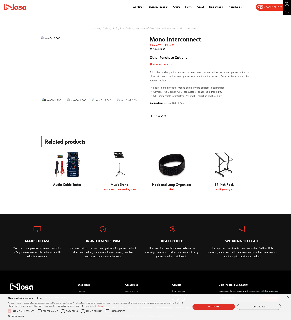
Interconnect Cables (144, 28)
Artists (176, 6)
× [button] (287, 297)
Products (106, 28)
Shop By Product (158, 6)
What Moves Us (131, 291)
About (200, 6)
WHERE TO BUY (162, 65)
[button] (97, 316)
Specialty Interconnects (166, 28)
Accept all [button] (213, 306)
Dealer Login (216, 6)
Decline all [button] (259, 306)
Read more (99, 306)
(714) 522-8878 (178, 291)
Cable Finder (274, 7)
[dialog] (145, 307)
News (188, 6)
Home (97, 28)
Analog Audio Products (122, 28)
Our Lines (138, 6)
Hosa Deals (235, 6)
